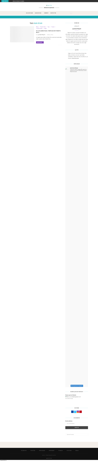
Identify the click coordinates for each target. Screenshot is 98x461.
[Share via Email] (56, 45)
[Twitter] (88, 1)
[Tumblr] (93, 1)
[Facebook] (58, 13)
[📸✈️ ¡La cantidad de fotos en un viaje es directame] (76, 245)
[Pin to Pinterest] (45, 45)
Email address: (68, 421)
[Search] (68, 13)
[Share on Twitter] (44, 45)
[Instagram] (90, 1)
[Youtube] (94, 1)
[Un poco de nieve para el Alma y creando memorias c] (84, 225)
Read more (39, 42)
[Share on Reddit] (49, 45)
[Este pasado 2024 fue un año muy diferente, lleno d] (76, 99)
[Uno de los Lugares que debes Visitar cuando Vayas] (76, 331)
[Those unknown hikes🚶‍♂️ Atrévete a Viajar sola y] (84, 295)
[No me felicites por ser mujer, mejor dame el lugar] (69, 131)
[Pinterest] (91, 1)
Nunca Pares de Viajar (69, 398)
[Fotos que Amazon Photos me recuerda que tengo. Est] (84, 87)
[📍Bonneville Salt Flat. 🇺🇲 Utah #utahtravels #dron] (84, 130)
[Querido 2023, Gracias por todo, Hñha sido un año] (76, 168)
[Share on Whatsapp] (52, 45)
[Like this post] (41, 45)
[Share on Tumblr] (48, 45)
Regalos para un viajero (18, 1)
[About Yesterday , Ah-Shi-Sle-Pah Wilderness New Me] (69, 91)
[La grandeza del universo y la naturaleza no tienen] (69, 240)
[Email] (96, 1)
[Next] (11, 1)
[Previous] (10, 1)
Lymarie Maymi (41, 34)
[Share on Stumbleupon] (51, 45)
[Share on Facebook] (42, 45)
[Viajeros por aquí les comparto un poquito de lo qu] (69, 301)
